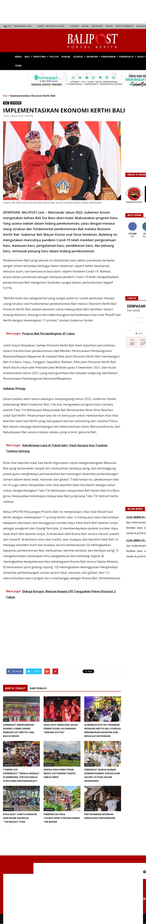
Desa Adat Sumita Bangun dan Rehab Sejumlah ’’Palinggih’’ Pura (20, 818)
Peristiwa (39, 56)
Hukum (65, 56)
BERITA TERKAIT (15, 688)
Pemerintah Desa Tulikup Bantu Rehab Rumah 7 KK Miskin (62, 818)
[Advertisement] (73, 899)
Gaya (140, 56)
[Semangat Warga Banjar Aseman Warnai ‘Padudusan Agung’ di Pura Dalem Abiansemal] (102, 753)
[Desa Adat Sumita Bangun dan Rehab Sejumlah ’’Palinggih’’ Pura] (21, 798)
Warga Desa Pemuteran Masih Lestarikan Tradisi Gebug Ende (60, 773)
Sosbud (78, 56)
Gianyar (8, 809)
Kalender (97, 26)
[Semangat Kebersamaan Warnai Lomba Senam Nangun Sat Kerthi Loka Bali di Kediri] (21, 709)
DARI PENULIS (38, 688)
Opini (18, 65)
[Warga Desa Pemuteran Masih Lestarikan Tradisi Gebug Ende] (62, 753)
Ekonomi (92, 56)
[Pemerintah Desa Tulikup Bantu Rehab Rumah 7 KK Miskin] (62, 798)
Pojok (109, 26)
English (141, 26)
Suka (132, 223)
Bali (27, 56)
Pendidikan (108, 56)
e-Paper (74, 26)
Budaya (49, 764)
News (18, 56)
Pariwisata (126, 56)
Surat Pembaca (125, 26)
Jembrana (9, 764)
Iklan (85, 26)
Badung (89, 764)
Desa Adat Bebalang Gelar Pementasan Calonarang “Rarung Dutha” (61, 728)
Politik (53, 56)
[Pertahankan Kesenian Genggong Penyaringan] (102, 798)
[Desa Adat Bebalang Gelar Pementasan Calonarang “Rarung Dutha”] (62, 709)
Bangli (48, 720)
